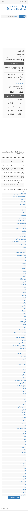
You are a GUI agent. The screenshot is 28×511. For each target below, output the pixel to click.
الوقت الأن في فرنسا (19, 83)
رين (25, 327)
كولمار (24, 415)
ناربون (24, 468)
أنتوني (24, 212)
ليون (25, 444)
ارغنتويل (24, 234)
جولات (24, 303)
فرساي (24, 375)
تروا (25, 290)
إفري (24, 226)
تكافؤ (24, 292)
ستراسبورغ (23, 348)
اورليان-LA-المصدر (21, 252)
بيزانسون (23, 284)
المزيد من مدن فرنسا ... (14, 497)
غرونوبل (24, 372)
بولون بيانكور (22, 279)
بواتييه (24, 268)
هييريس (24, 490)
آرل (25, 207)
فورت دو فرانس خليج (20, 380)
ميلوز (24, 466)
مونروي (24, 455)
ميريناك (24, 460)
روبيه (24, 319)
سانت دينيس (22, 340)
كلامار (24, 404)
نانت (25, 471)
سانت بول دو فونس (20, 338)
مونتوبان (23, 452)
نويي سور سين (22, 482)
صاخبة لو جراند (22, 364)
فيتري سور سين (21, 386)
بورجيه (24, 271)
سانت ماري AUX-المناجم (19, 346)
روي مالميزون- (22, 322)
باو (25, 260)
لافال (24, 426)
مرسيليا (24, 447)
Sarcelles (23, 199)
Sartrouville (23, 202)
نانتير (25, 474)
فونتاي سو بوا (22, 383)
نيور (25, 487)
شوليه (24, 359)
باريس (24, 258)
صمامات (24, 367)
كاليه (24, 394)
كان (25, 396)
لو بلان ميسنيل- (21, 428)
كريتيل (24, 402)
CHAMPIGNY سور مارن (19, 196)
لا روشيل (23, 423)
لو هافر (24, 431)
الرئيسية (21, 16)
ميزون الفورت (22, 463)
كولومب (24, 418)
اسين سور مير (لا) (21, 239)
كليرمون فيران (22, 407)
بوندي (24, 282)
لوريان (24, 434)
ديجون (24, 314)
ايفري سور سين (21, 255)
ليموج (24, 442)
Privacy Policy (13, 503)
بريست (24, 266)
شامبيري (23, 356)
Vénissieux (23, 204)
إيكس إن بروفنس (21, 228)
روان (25, 316)
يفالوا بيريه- (22, 495)
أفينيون (24, 210)
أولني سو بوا (22, 218)
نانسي (24, 476)
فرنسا (15, 16)
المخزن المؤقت (22, 244)
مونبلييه (24, 450)
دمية (24, 308)
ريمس (24, 324)
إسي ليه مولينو (21, 223)
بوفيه (24, 276)
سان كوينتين (22, 330)
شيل (25, 362)
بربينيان (24, 263)
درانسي (24, 306)
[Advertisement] (14, 34)
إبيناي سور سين (21, 220)
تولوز (24, 298)
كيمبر (24, 420)
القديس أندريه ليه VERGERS (17, 242)
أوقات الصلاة (23, 2)
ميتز (25, 458)
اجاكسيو (23, 231)
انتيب (24, 250)
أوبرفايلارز (23, 215)
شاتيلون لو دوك (21, 354)
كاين (25, 399)
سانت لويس (22, 343)
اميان (24, 247)
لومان (24, 436)
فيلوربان (24, 391)
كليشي (24, 410)
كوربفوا (24, 412)
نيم (25, 484)
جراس (24, 300)
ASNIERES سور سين (20, 194)
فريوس (24, 378)
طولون (24, 370)
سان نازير (23, 335)
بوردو (24, 274)
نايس (24, 479)
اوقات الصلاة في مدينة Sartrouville (16, 8)
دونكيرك (24, 311)
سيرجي (24, 351)
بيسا (25, 287)
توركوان (24, 295)
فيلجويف (23, 388)
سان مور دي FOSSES (20, 332)
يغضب (24, 492)
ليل (25, 439)
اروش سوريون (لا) (21, 236)
